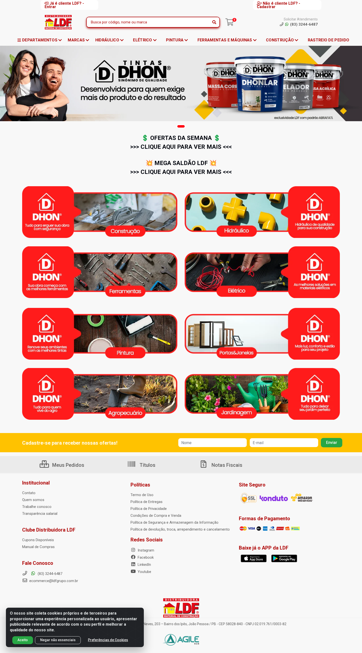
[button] (181, 126)
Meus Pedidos (67, 465)
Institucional (36, 483)
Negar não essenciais (58, 640)
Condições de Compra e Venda (156, 515)
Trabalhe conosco (36, 506)
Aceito (22, 640)
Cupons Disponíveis (38, 540)
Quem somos (33, 500)
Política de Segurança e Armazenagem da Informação (174, 522)
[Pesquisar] (214, 22)
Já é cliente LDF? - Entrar (64, 5)
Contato (28, 493)
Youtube (144, 571)
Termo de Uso (142, 495)
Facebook (145, 557)
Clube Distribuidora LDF (48, 530)
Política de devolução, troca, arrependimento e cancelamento (180, 529)
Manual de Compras (38, 547)
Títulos (146, 465)
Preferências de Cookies (108, 640)
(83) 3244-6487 (49, 573)
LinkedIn (144, 564)
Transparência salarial (39, 513)
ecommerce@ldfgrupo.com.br (53, 581)
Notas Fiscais (226, 465)
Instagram (145, 550)
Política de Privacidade (149, 508)
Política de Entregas (147, 502)
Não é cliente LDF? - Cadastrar (278, 5)
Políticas (140, 485)
